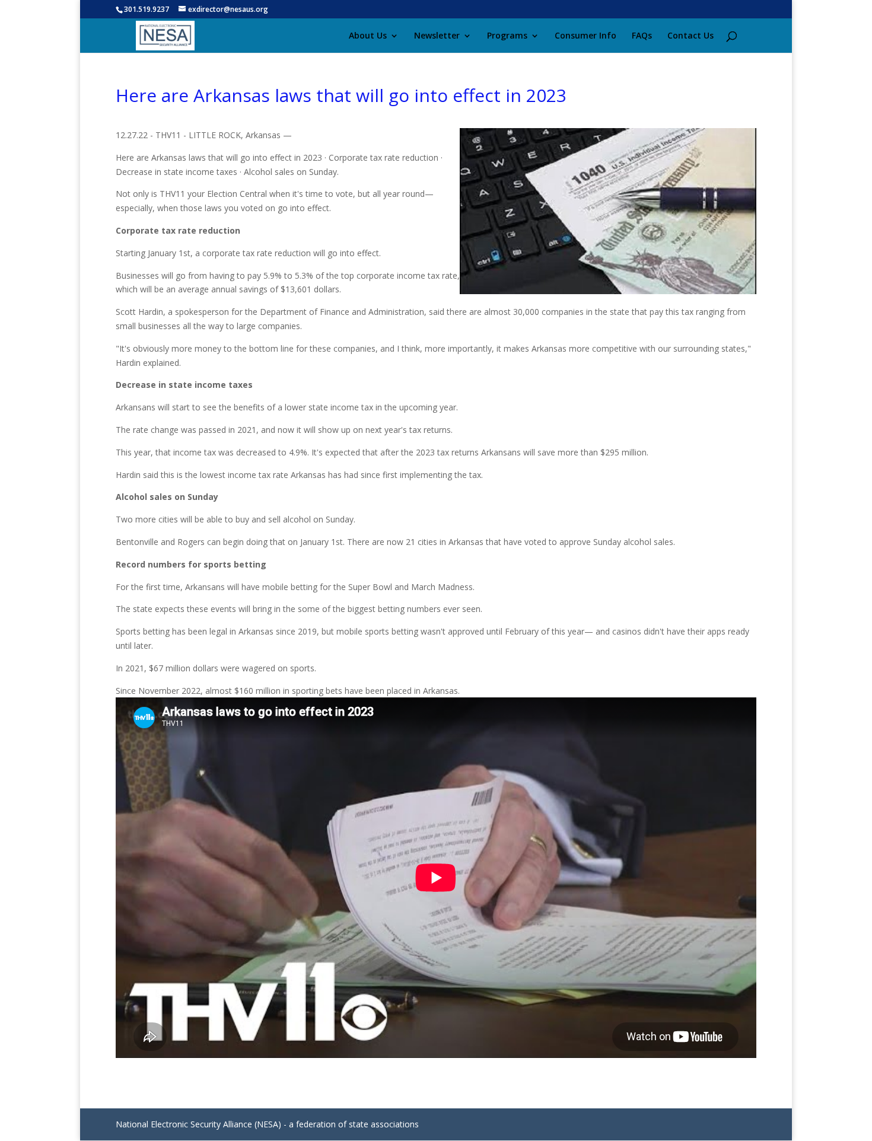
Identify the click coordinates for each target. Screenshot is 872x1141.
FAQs (642, 36)
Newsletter (437, 36)
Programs (507, 36)
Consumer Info (585, 36)
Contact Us (690, 36)
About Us (368, 36)
